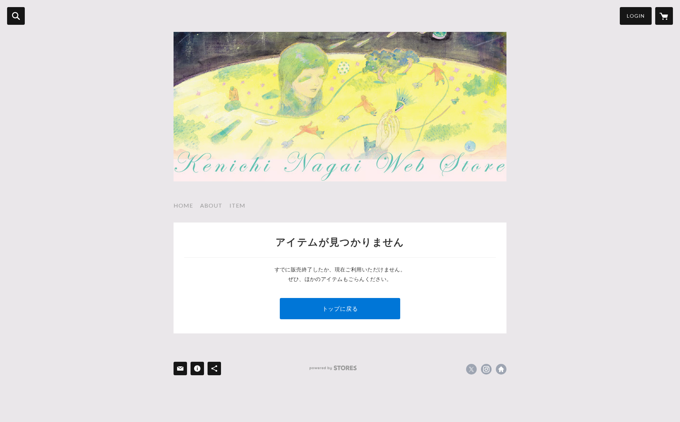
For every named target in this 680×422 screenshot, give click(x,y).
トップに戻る (340, 308)
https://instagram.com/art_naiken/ (486, 369)
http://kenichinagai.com (501, 369)
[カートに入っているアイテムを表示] (664, 16)
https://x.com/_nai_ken (471, 369)
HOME (183, 205)
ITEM (237, 205)
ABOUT (211, 205)
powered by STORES (333, 368)
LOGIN (636, 16)
